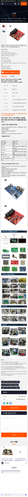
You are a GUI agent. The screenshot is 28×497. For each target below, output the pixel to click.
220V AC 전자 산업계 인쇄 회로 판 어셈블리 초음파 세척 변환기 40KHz (7, 459)
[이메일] (11, 403)
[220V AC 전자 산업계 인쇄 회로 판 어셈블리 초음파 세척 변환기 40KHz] (7, 451)
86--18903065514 (22, 1)
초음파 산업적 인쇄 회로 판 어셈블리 (10, 387)
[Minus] (26, 463)
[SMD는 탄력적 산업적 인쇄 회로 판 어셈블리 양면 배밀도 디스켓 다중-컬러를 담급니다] (17, 34)
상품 (5, 18)
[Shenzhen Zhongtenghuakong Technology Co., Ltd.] (7, 3)
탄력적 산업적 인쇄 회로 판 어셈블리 (10, 381)
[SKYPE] (4, 403)
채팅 (24, 3)
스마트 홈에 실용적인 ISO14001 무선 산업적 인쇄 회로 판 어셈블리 (20, 459)
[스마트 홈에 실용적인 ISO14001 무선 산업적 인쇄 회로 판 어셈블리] (20, 451)
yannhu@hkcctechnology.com (9, 1)
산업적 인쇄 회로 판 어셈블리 (14, 18)
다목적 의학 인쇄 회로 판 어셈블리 (10, 384)
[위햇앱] (7, 403)
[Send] (26, 494)
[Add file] (2, 494)
